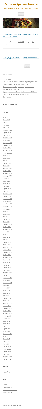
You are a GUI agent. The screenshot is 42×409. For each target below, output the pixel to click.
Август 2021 (6, 178)
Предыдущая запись (11, 58)
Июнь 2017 (6, 293)
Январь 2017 (7, 306)
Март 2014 (6, 354)
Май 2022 (6, 161)
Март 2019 (6, 245)
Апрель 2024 (7, 133)
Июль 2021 (6, 181)
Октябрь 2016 (7, 313)
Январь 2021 (7, 196)
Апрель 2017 (7, 298)
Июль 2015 (6, 336)
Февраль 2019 (7, 247)
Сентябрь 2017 (7, 285)
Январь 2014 (7, 359)
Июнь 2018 (6, 262)
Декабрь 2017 (7, 278)
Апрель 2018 (7, 268)
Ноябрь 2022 (7, 148)
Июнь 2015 (6, 339)
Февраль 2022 (7, 168)
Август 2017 (6, 288)
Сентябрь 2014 (7, 349)
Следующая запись (31, 58)
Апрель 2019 (7, 242)
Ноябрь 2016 (7, 311)
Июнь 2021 (6, 184)
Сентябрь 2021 (7, 176)
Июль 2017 (6, 290)
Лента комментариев (10, 390)
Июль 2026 (6, 117)
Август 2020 (6, 209)
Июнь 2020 (6, 214)
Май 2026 (6, 122)
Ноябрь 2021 (7, 171)
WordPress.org (7, 392)
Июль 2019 (6, 234)
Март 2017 (6, 301)
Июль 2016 (6, 321)
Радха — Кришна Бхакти (21, 4)
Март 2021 (6, 191)
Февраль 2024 (7, 138)
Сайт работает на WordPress (12, 405)
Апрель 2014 (7, 352)
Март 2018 (6, 270)
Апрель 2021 (7, 189)
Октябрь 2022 (7, 150)
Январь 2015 (7, 346)
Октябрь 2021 (7, 173)
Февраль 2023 (7, 143)
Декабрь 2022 (7, 145)
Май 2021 (6, 186)
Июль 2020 (6, 212)
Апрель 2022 (7, 163)
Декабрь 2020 (7, 199)
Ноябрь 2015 (7, 331)
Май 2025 (6, 125)
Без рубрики (7, 372)
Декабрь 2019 (7, 224)
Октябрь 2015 (7, 334)
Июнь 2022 (6, 158)
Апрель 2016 (7, 329)
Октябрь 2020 (7, 204)
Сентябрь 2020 (7, 206)
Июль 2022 (6, 155)
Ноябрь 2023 (7, 140)
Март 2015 (6, 344)
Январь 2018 (7, 275)
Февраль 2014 (7, 357)
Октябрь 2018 (7, 257)
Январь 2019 (7, 250)
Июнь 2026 (6, 120)
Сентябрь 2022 (7, 153)
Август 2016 (6, 318)
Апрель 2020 (7, 219)
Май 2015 (6, 341)
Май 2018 (6, 265)
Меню (21, 14)
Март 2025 (6, 127)
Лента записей (7, 387)
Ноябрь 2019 (7, 227)
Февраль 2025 (7, 130)
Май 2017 (6, 296)
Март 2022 (6, 166)
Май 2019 (6, 240)
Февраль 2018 (7, 273)
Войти (5, 385)
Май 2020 (6, 217)
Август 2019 (6, 232)
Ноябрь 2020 (7, 201)
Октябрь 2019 (7, 229)
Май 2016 (6, 326)
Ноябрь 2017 (7, 280)
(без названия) (7, 79)
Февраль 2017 (7, 303)
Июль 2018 (6, 260)
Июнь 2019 (6, 237)
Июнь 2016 (6, 324)
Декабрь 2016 (7, 308)
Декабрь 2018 (7, 252)
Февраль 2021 (7, 194)
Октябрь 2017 (7, 283)
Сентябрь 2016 (7, 316)
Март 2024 (6, 135)
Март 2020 (6, 222)
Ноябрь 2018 (7, 255)
